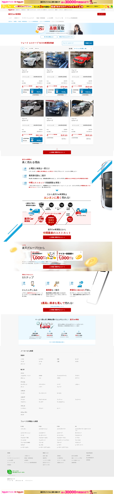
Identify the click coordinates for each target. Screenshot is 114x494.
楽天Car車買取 (75, 455)
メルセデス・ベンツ (25, 375)
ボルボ (22, 414)
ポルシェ (23, 378)
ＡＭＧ (58, 378)
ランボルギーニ (61, 402)
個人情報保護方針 (90, 457)
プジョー (41, 408)
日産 (58, 359)
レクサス (41, 359)
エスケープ (59, 432)
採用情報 (88, 460)
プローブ (59, 442)
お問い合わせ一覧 (19, 480)
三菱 (58, 361)
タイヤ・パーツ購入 (61, 460)
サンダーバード (42, 435)
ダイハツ (23, 363)
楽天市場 (103, 9)
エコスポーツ (42, 432)
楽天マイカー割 (46, 464)
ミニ (40, 378)
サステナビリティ (29, 480)
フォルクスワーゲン (62, 375)
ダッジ (22, 386)
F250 (58, 426)
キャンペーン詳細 (39, 261)
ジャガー (23, 393)
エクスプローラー (61, 428)
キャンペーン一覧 (59, 18)
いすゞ (40, 363)
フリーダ (41, 442)
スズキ (76, 361)
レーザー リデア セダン (44, 447)
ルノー (58, 408)
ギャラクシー (78, 432)
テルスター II (78, 435)
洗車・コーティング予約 (77, 458)
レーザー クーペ (79, 445)
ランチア (41, 402)
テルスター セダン (43, 437)
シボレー (77, 384)
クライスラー (42, 384)
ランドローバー (42, 393)
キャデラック (24, 384)
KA (76, 426)
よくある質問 (50, 18)
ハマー (40, 386)
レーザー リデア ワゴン (62, 447)
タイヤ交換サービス (76, 460)
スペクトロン (60, 435)
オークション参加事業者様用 (71, 18)
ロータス (59, 393)
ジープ (58, 384)
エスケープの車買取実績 (45, 21)
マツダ (22, 361)
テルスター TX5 (24, 437)
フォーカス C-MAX (25, 442)
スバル (40, 361)
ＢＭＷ (40, 375)
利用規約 (9, 464)
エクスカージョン (43, 428)
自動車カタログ (60, 462)
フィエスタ (23, 440)
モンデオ (41, 445)
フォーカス (78, 440)
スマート (77, 378)
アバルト (23, 399)
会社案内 (26, 460)
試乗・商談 (45, 455)
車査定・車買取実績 (41, 18)
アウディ (77, 375)
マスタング (78, 442)
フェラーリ (78, 399)
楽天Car (10, 21)
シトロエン (23, 408)
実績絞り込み (88, 43)
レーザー (59, 445)
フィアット (59, 399)
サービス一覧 (10, 480)
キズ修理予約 (60, 458)
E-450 (22, 426)
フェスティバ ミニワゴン (63, 440)
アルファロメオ (42, 399)
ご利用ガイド (16, 18)
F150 (40, 426)
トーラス (77, 437)
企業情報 (88, 455)
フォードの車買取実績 (33, 21)
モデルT (23, 445)
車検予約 (45, 458)
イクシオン (23, 428)
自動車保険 (74, 462)
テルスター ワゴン (61, 437)
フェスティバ (42, 440)
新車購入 (59, 455)
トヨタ (22, 359)
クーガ (22, 435)
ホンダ (76, 359)
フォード (59, 386)
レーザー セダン (25, 447)
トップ (10, 18)
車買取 (15, 21)
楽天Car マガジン (46, 462)
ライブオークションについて (28, 18)
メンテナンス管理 (46, 460)
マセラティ (23, 402)
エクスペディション (25, 432)
